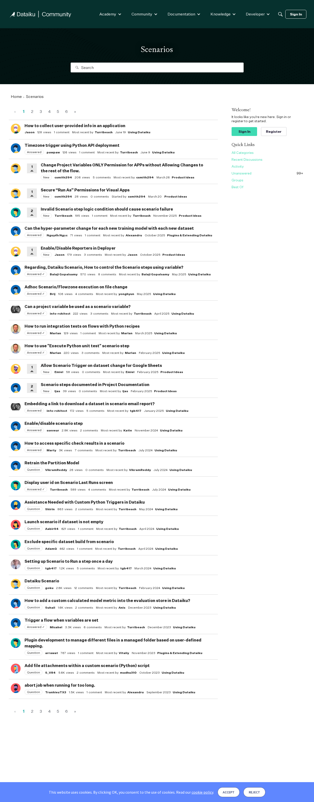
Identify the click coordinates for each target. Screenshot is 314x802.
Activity (238, 166)
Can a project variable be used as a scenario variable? (78, 306)
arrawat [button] (51, 653)
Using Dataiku (139, 132)
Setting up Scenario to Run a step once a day (69, 561)
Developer (255, 14)
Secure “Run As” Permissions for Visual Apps (85, 189)
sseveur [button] (53, 430)
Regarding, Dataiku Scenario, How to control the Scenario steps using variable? (104, 267)
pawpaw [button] (53, 152)
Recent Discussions (247, 159)
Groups (237, 180)
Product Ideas (183, 177)
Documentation (181, 14)
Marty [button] (51, 450)
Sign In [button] (244, 131)
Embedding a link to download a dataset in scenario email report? (90, 403)
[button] (16, 129)
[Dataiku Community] (40, 14)
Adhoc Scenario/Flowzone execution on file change (76, 286)
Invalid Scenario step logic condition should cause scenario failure (107, 209)
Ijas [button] (57, 391)
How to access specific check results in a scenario (74, 443)
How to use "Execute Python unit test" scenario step (77, 345)
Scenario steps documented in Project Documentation (95, 384)
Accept (229, 792)
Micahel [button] (56, 627)
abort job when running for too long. (60, 685)
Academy (107, 14)
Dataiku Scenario (42, 580)
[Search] (280, 14)
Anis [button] (121, 607)
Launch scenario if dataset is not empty (64, 521)
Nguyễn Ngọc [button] (57, 235)
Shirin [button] (50, 509)
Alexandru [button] (134, 235)
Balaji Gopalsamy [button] (64, 274)
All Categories (243, 152)
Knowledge (220, 14)
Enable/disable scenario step (54, 423)
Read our (194, 792)
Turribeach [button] (104, 132)
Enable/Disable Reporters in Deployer (78, 248)
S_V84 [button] (50, 672)
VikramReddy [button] (56, 470)
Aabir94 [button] (52, 529)
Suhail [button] (50, 607)
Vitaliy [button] (124, 653)
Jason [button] (30, 132)
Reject (254, 792)
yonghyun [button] (126, 294)
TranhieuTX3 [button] (55, 692)
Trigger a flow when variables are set (61, 620)
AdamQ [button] (51, 548)
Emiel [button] (58, 372)
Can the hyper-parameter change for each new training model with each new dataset (109, 228)
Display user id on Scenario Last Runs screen (69, 482)
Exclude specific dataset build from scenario (69, 541)
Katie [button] (127, 430)
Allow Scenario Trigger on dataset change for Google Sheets (101, 365)
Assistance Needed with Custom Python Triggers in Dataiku (85, 502)
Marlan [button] (55, 333)
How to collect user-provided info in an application (75, 125)
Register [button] (274, 131)
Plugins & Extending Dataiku (189, 235)
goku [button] (49, 588)
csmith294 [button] (63, 177)
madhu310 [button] (128, 672)
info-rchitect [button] (60, 313)
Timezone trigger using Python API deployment (72, 145)
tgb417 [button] (135, 411)
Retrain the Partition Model (52, 462)
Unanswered (267, 173)
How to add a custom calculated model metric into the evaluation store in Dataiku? (107, 600)
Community (141, 14)
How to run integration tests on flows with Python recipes (82, 326)
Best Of (237, 187)
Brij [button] (52, 294)
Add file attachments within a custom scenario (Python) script (87, 665)
